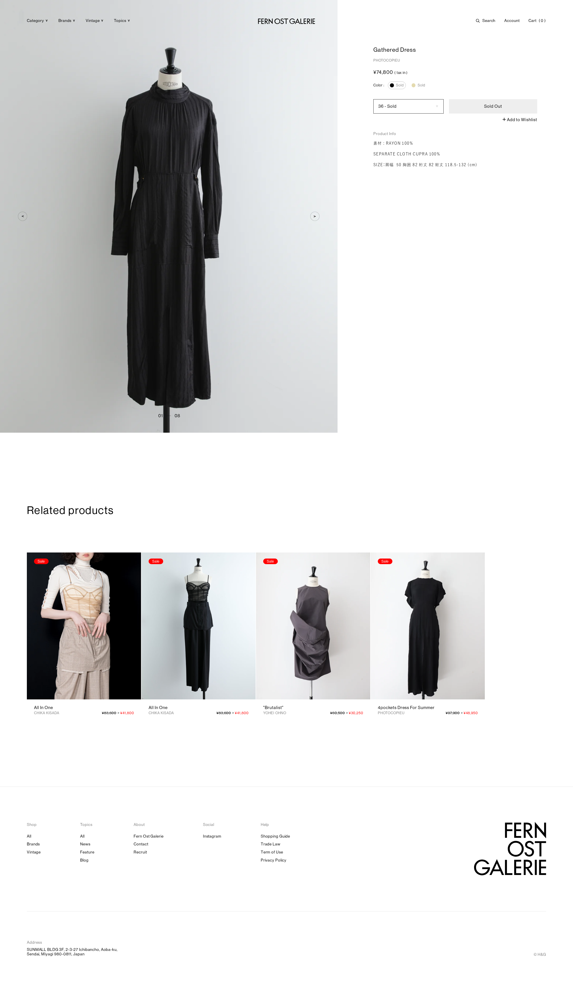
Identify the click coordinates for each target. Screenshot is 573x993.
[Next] (315, 216)
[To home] (286, 21)
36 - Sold (387, 106)
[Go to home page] (510, 848)
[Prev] (22, 216)
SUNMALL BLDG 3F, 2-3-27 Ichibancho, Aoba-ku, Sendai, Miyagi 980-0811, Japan (72, 951)
